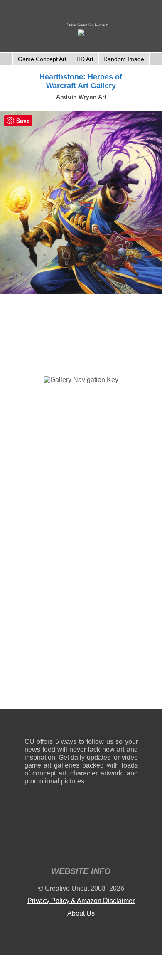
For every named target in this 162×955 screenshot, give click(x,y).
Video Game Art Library (87, 24)
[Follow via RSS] (31, 725)
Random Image (123, 59)
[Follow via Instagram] (56, 725)
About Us (81, 913)
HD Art (84, 59)
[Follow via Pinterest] (132, 725)
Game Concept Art (42, 59)
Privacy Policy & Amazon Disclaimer (81, 900)
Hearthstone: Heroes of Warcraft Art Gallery (80, 81)
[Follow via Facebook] (81, 725)
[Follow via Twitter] (107, 725)
